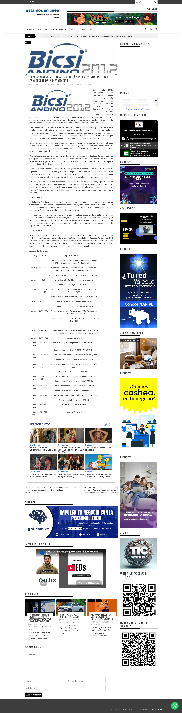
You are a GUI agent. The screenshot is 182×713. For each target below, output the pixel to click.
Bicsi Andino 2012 (76, 85)
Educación (91, 601)
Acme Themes (157, 709)
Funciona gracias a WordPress (120, 709)
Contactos (74, 29)
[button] (175, 706)
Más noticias (87, 29)
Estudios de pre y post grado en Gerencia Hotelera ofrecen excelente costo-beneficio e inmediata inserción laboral (46, 490)
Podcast (62, 29)
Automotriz (60, 601)
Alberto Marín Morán (51, 85)
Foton (77, 623)
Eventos (27, 42)
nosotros (28, 29)
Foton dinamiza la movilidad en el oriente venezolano (70, 615)
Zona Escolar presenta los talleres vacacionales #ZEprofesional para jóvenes (102, 616)
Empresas (29, 601)
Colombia (88, 85)
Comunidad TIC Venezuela (46, 29)
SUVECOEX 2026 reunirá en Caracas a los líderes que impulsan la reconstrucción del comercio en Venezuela (39, 618)
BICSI (67, 85)
